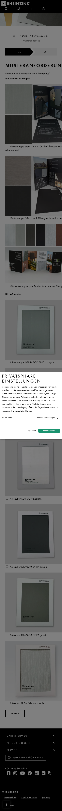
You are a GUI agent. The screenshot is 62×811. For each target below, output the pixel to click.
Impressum (7, 418)
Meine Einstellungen (46, 418)
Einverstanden (49, 431)
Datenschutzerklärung (22, 411)
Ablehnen (31, 431)
